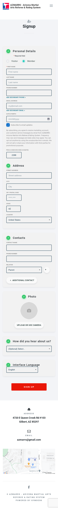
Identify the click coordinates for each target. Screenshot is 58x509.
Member (31, 61)
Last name (10, 77)
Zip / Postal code (12, 192)
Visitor (14, 61)
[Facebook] (29, 487)
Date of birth (11, 114)
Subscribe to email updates (29, 135)
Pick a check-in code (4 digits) (17, 150)
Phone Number (11, 88)
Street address (12, 170)
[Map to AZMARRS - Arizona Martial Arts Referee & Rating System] (29, 461)
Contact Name (11, 242)
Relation (9, 265)
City (7, 181)
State (8, 203)
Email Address (11, 101)
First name (10, 66)
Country (9, 215)
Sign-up (29, 387)
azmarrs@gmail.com (29, 439)
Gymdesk (36, 500)
